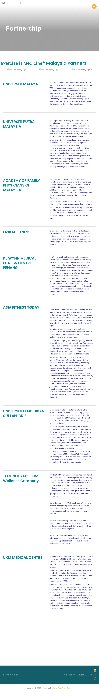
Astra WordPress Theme (63, 688)
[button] (3, 71)
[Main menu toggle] (94, 6)
